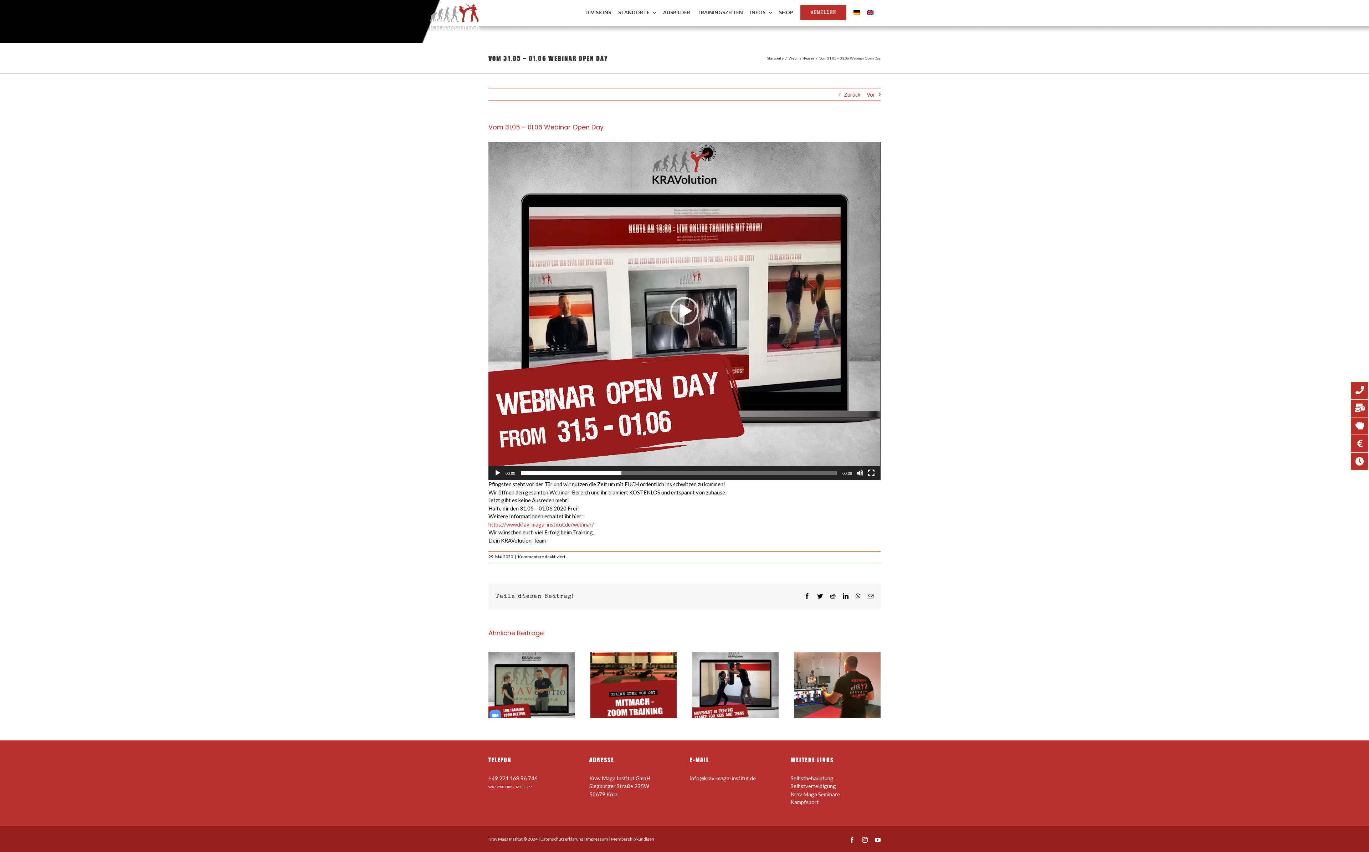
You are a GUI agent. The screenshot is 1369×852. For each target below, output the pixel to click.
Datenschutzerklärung (561, 839)
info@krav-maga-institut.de (723, 778)
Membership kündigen (632, 839)
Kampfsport (805, 802)
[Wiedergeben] (497, 473)
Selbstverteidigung (813, 786)
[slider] (679, 473)
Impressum (597, 839)
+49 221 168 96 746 (513, 778)
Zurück (852, 94)
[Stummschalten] (859, 473)
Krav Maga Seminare (815, 794)
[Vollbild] (871, 473)
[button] (684, 311)
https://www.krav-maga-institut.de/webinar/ (541, 524)
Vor (871, 94)
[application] (684, 311)
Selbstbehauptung (812, 778)
